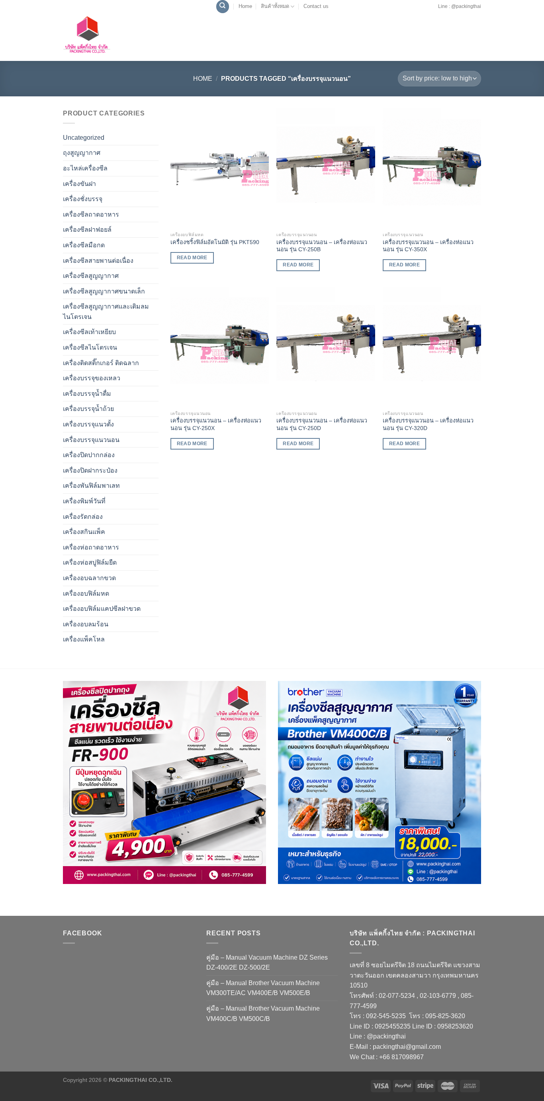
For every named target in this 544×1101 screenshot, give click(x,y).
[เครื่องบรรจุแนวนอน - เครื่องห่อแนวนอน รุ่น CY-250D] (325, 346)
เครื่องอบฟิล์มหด (86, 593)
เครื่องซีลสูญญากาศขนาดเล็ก (104, 291)
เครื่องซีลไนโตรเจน (90, 347)
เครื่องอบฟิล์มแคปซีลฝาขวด (102, 608)
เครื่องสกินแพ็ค (84, 531)
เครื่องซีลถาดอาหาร (91, 214)
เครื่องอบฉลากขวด (89, 578)
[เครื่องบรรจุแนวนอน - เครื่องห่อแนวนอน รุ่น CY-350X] (432, 168)
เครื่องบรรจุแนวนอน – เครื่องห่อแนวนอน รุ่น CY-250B (321, 246)
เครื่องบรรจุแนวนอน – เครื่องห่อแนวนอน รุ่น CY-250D (321, 424)
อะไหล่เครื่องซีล (85, 168)
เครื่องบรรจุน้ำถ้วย (88, 408)
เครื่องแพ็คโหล (84, 639)
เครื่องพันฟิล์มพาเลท (91, 485)
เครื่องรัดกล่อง (83, 516)
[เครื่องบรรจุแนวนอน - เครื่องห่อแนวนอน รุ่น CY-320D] (432, 346)
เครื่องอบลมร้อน (85, 624)
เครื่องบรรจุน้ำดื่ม (87, 393)
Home (245, 6)
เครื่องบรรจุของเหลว (91, 378)
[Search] (222, 6)
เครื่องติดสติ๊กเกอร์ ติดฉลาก (101, 363)
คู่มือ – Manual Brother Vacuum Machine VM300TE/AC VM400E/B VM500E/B (263, 988)
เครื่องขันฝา (79, 183)
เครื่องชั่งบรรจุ (82, 199)
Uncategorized (83, 137)
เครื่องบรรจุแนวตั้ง (88, 424)
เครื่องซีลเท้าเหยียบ (89, 332)
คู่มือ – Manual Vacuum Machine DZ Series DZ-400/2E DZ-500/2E (267, 962)
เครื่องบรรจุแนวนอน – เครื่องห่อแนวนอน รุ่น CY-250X (215, 424)
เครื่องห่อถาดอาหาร (91, 547)
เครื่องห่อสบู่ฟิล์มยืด (90, 562)
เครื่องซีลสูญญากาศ (91, 275)
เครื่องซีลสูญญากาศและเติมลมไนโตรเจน (106, 311)
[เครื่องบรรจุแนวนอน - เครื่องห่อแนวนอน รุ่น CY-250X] (219, 346)
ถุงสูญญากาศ (81, 152)
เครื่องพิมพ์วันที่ (84, 501)
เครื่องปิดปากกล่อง (89, 455)
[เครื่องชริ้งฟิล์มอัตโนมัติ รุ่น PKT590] (219, 168)
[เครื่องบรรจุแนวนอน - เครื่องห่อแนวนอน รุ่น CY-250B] (325, 168)
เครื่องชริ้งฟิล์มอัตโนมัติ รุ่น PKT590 (214, 242)
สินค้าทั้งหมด (275, 6)
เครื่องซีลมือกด (84, 245)
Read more (192, 257)
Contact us (316, 6)
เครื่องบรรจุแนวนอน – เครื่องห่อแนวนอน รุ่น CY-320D (428, 424)
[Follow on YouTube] (435, 10)
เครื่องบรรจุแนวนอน (91, 439)
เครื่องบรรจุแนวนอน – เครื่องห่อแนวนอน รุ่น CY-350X (428, 246)
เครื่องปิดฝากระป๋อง (90, 470)
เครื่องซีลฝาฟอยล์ (87, 229)
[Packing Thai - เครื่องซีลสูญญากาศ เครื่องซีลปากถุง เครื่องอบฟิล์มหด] (105, 37)
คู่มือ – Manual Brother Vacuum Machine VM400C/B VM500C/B (263, 1013)
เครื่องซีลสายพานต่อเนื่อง (98, 260)
